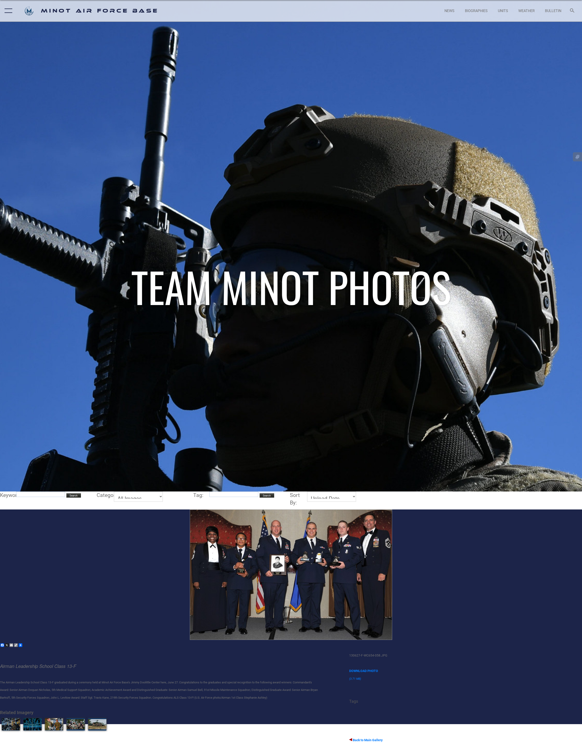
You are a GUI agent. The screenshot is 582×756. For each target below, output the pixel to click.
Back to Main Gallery (367, 740)
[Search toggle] (572, 11)
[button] (7, 11)
